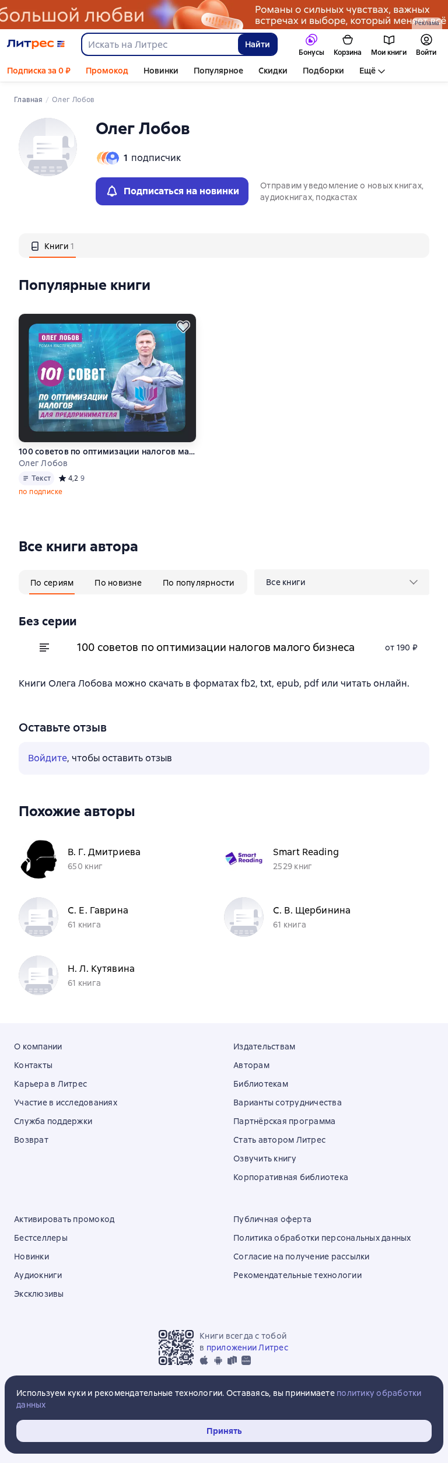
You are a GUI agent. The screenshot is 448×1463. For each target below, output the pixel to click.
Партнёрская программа (284, 1121)
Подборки (323, 70)
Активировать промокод (64, 1219)
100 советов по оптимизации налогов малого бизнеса (107, 451)
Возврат (31, 1140)
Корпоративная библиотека (290, 1177)
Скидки (273, 70)
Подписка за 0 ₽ (39, 70)
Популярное (218, 70)
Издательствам (264, 1046)
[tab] (52, 245)
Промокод (107, 70)
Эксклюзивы (39, 1294)
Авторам (251, 1065)
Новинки (161, 70)
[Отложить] (183, 326)
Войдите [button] (47, 758)
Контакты (33, 1065)
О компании (38, 1046)
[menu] (341, 582)
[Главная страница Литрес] (36, 44)
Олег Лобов (43, 463)
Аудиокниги (38, 1275)
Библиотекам (260, 1084)
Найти (257, 44)
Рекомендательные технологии (297, 1275)
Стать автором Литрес (279, 1140)
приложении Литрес (247, 1347)
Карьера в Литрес (50, 1084)
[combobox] (159, 44)
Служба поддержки (53, 1121)
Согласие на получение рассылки (301, 1256)
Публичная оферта (272, 1219)
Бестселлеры (41, 1238)
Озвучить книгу (265, 1158)
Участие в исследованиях (65, 1102)
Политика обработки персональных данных (322, 1238)
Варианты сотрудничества (287, 1102)
